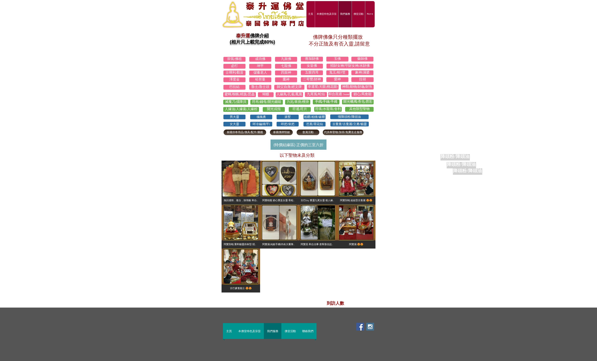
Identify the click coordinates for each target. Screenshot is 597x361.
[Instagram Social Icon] (370, 327)
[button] (241, 183)
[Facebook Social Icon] (360, 327)
